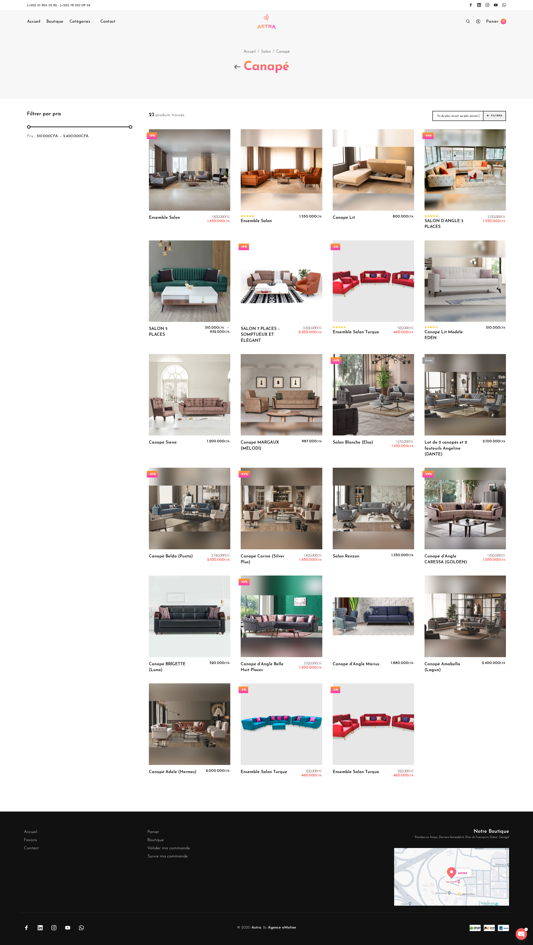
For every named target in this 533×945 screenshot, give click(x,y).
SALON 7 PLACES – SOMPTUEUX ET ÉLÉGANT (260, 335)
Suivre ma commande (167, 856)
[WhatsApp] (504, 5)
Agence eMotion (282, 928)
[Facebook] (471, 5)
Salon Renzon (346, 556)
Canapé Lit (344, 218)
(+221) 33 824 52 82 (42, 5)
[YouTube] (496, 5)
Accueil (250, 52)
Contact (31, 848)
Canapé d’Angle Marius (356, 664)
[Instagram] (487, 5)
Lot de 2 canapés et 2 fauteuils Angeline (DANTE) (446, 448)
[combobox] (458, 116)
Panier (153, 832)
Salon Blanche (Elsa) (353, 442)
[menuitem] (36, 21)
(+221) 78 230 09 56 (75, 5)
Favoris (30, 840)
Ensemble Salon (164, 218)
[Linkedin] (479, 5)
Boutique (155, 840)
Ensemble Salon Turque (356, 332)
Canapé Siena (163, 442)
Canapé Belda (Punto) (171, 556)
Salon (266, 52)
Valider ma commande (168, 848)
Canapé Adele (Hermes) (172, 772)
